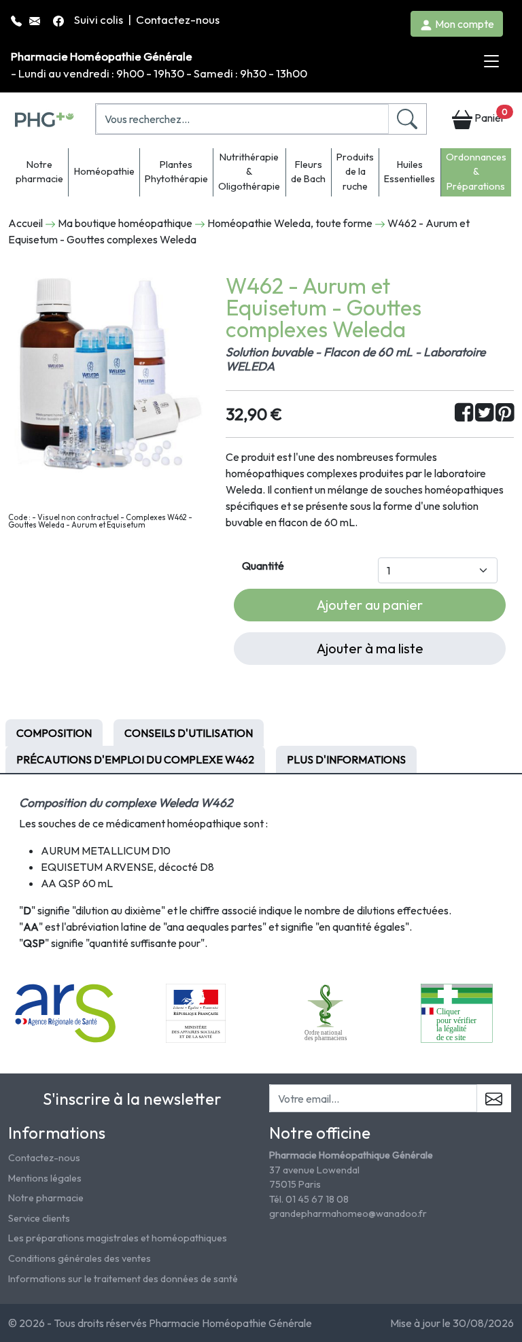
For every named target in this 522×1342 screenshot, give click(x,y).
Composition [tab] (54, 733)
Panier (490, 116)
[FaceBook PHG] (59, 19)
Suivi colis (99, 19)
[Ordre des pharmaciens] (326, 1012)
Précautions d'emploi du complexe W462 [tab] (135, 759)
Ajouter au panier (370, 604)
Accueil (25, 223)
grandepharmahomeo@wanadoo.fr (348, 1213)
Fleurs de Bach (308, 172)
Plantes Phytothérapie (176, 172)
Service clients (39, 1218)
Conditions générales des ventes (79, 1258)
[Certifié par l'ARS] (65, 1012)
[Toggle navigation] (491, 62)
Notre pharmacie (39, 172)
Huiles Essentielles (409, 172)
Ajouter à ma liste (370, 648)
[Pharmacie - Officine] (456, 1012)
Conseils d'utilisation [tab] (188, 733)
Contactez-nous (178, 19)
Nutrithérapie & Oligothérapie (249, 171)
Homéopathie (104, 171)
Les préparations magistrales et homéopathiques (117, 1238)
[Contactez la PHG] (36, 19)
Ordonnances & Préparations (476, 171)
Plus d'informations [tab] (346, 759)
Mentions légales (45, 1178)
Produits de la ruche (355, 171)
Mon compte (463, 24)
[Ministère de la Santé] (195, 1012)
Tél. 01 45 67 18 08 (309, 1199)
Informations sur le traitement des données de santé (123, 1279)
